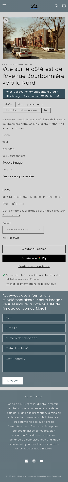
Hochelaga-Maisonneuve (21, 110)
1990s (8, 104)
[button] (4, 5)
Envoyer (12, 380)
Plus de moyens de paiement (34, 266)
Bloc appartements (30, 104)
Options (6, 223)
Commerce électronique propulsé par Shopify (45, 476)
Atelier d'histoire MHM (19, 476)
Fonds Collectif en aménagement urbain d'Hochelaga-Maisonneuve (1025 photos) (32, 94)
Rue (46, 110)
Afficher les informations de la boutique (31, 283)
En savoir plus (11, 215)
